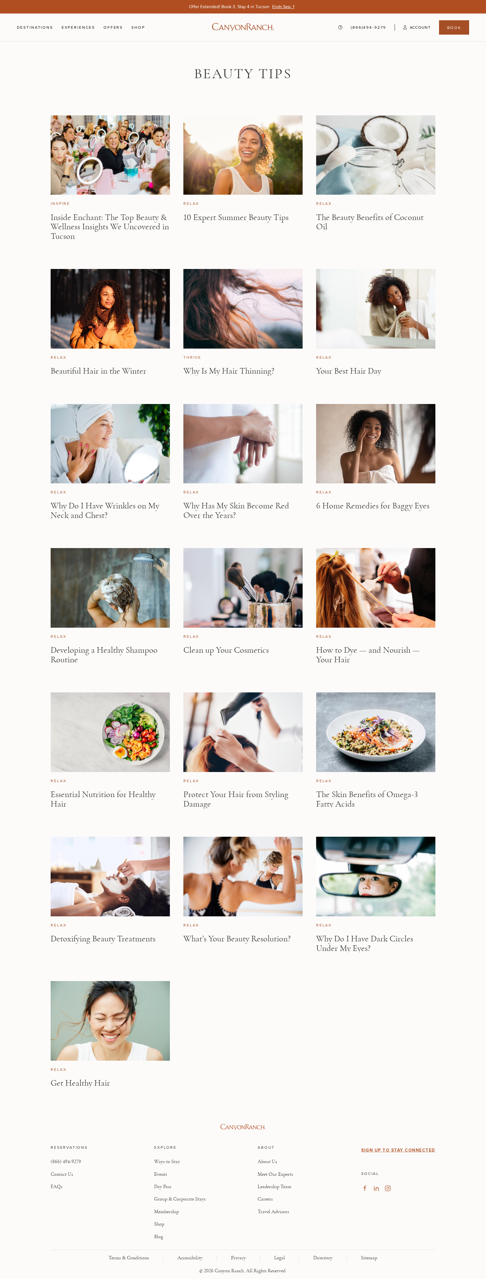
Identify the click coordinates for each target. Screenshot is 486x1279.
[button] (413, 27)
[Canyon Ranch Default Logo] (243, 27)
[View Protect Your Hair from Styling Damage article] (243, 732)
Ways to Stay (167, 1161)
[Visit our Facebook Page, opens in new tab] (364, 1188)
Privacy (238, 1257)
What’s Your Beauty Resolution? (237, 938)
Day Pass (162, 1186)
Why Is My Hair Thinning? (228, 371)
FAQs (56, 1186)
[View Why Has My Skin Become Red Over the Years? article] (243, 444)
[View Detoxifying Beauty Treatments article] (110, 876)
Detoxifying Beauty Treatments (103, 938)
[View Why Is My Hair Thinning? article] (243, 309)
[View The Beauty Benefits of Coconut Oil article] (375, 155)
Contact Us (62, 1174)
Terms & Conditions (129, 1257)
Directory (322, 1257)
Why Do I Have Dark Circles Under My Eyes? (364, 943)
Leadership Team (274, 1186)
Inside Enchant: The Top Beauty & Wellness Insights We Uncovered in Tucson (110, 227)
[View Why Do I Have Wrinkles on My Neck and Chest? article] (110, 444)
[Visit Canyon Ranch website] (243, 1127)
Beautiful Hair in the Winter (98, 371)
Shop (138, 27)
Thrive (192, 357)
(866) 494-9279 (66, 1161)
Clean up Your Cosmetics (226, 650)
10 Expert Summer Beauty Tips (236, 217)
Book (454, 27)
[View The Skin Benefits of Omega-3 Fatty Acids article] (375, 732)
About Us (267, 1161)
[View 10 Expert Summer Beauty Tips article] (243, 155)
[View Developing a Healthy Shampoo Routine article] (110, 588)
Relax (191, 203)
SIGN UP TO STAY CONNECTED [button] (398, 1150)
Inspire (60, 203)
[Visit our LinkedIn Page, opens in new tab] (376, 1188)
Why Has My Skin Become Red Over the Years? (236, 510)
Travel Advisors (273, 1211)
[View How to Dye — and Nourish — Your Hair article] (375, 588)
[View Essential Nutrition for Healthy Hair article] (110, 732)
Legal (279, 1257)
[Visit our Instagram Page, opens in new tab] (387, 1188)
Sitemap (369, 1257)
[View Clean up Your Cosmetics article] (243, 588)
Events (160, 1174)
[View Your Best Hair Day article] (375, 309)
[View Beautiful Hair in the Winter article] (110, 309)
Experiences (78, 27)
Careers (265, 1199)
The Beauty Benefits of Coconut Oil (370, 222)
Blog (158, 1236)
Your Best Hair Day (348, 371)
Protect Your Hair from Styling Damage (235, 799)
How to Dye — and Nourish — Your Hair (368, 655)
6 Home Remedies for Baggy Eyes (372, 505)
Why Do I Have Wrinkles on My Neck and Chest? (105, 510)
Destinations (35, 27)
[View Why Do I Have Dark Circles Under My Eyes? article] (375, 876)
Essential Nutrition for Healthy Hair (103, 799)
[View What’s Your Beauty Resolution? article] (243, 876)
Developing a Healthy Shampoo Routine (104, 655)
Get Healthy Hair (80, 1083)
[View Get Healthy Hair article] (110, 1021)
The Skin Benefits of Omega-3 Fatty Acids (367, 799)
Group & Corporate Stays (180, 1199)
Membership (166, 1211)
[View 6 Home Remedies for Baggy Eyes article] (375, 444)
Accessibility (189, 1257)
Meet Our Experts (275, 1174)
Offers (113, 27)
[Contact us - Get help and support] (340, 27)
